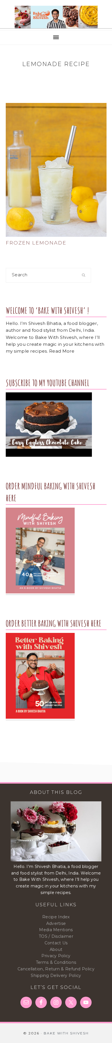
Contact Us (56, 942)
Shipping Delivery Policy (56, 975)
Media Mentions (56, 929)
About (56, 949)
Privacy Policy (55, 955)
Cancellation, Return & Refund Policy (56, 969)
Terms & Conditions (56, 962)
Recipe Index (56, 916)
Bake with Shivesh (56, 17)
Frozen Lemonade (36, 243)
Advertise (56, 923)
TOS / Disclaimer (56, 936)
